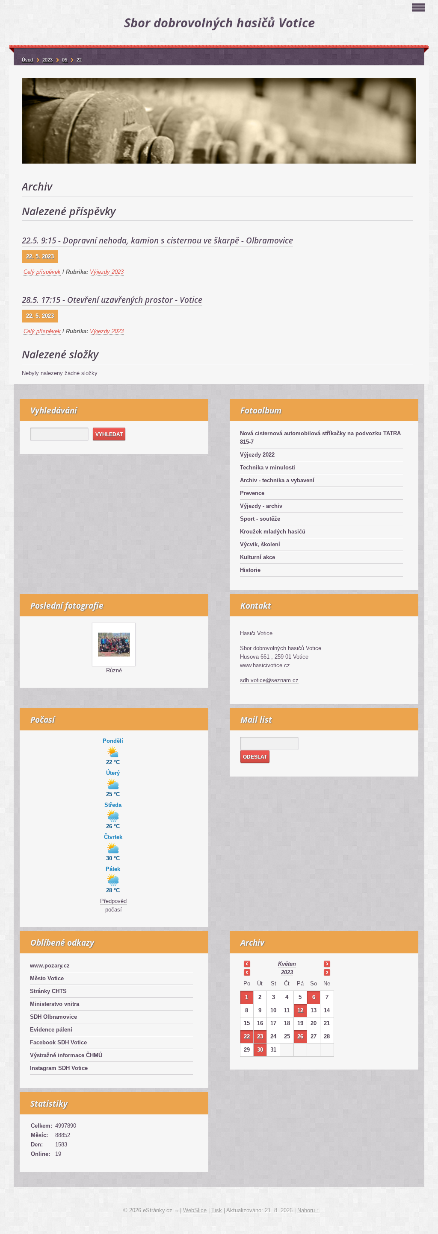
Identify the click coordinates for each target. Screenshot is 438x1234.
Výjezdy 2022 (257, 454)
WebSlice (195, 1210)
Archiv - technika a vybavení (277, 480)
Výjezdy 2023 (107, 272)
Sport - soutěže (260, 519)
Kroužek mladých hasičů (272, 531)
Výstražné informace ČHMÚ (66, 1055)
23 (260, 1036)
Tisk (216, 1210)
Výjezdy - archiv (261, 506)
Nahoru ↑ (308, 1210)
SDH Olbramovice (53, 1017)
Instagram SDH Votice (59, 1068)
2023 (287, 972)
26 (300, 1036)
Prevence (252, 493)
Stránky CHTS (48, 991)
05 (64, 59)
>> (327, 963)
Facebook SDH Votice (58, 1042)
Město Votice (47, 978)
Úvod (27, 59)
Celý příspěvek (42, 272)
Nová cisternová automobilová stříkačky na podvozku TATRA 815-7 (320, 437)
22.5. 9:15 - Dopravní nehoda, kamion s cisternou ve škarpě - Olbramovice (157, 240)
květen (287, 964)
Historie (250, 570)
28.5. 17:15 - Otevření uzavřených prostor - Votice (112, 299)
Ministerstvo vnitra (54, 1004)
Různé (114, 670)
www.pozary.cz (50, 965)
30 (260, 1049)
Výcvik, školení (260, 544)
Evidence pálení (51, 1029)
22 (247, 1036)
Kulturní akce (257, 557)
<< (247, 963)
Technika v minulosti (267, 467)
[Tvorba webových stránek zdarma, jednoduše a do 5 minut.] (177, 1211)
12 (300, 1010)
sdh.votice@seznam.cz (269, 680)
